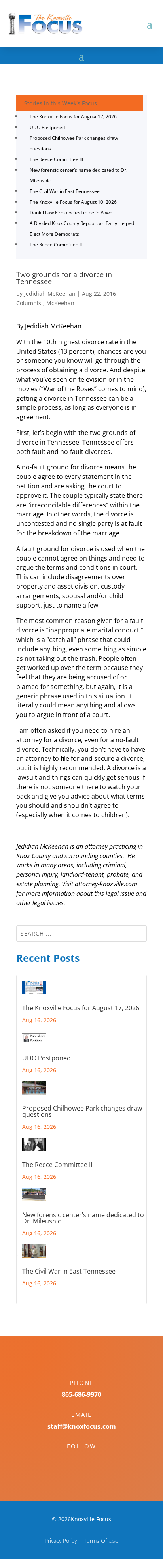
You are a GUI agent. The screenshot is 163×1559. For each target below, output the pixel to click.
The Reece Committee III (56, 159)
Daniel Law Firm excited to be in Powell (72, 212)
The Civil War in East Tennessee (65, 191)
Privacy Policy (61, 1540)
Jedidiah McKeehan (50, 293)
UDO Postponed (47, 127)
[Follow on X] (89, 1460)
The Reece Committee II (56, 244)
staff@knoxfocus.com (81, 1426)
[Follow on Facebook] (73, 1460)
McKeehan (60, 303)
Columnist (29, 303)
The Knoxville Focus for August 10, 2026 (73, 202)
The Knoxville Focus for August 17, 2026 (73, 116)
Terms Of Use (101, 1540)
